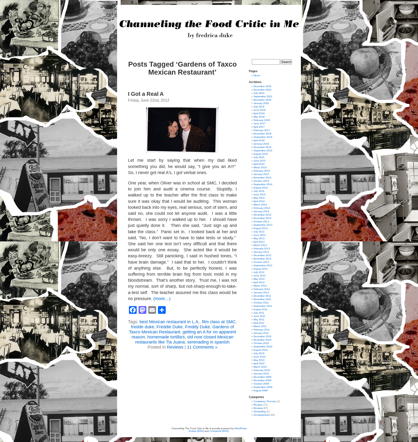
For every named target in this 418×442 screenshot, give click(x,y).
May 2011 (259, 319)
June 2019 (260, 110)
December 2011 (262, 296)
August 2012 (260, 268)
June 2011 (259, 316)
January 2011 (261, 333)
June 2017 (260, 123)
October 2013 (261, 221)
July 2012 (259, 272)
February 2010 (262, 370)
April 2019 (259, 113)
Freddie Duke (170, 326)
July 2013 (259, 231)
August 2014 (260, 187)
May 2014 (259, 197)
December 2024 (262, 89)
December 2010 (262, 336)
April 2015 (259, 164)
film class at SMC (219, 321)
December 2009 (262, 377)
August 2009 (260, 390)
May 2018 (259, 116)
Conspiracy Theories (265, 401)
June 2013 (260, 235)
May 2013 (259, 238)
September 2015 (263, 150)
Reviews (175, 347)
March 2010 (260, 366)
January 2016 (261, 143)
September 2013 (263, 225)
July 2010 (259, 353)
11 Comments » (202, 347)
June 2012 (260, 275)
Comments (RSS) (219, 431)
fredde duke (142, 326)
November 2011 (262, 299)
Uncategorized (262, 415)
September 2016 (263, 137)
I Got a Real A (146, 94)
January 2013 (261, 252)
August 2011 (260, 309)
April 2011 (258, 323)
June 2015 (260, 160)
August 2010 (260, 350)
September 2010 (263, 346)
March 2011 (260, 326)
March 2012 (260, 285)
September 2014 (263, 184)
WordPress (241, 428)
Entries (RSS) (196, 431)
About (256, 75)
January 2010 (261, 373)
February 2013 (262, 248)
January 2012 (261, 292)
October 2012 (261, 262)
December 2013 (262, 214)
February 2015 (262, 170)
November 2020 (262, 99)
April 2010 (259, 363)
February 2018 (262, 120)
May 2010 (259, 360)
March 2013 (260, 245)
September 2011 (263, 306)
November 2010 (262, 339)
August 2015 (260, 154)
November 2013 (262, 218)
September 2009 (263, 387)
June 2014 (260, 194)
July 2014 (259, 191)
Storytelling (260, 411)
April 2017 (259, 127)
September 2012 (263, 265)
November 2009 (262, 380)
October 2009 (261, 383)
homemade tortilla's (166, 337)
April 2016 (259, 140)
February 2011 (262, 329)
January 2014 (261, 211)
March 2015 (260, 167)
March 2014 (260, 204)
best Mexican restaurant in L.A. (170, 321)
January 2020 (261, 103)
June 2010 (260, 356)
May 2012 (259, 279)
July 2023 (259, 93)
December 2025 (262, 86)
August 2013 (260, 228)
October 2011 (261, 302)
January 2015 (261, 174)
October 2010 (261, 343)
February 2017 (262, 130)
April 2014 (259, 201)
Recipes (258, 404)
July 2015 (259, 157)
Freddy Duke (197, 326)
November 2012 (262, 258)
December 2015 (262, 147)
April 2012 (259, 282)
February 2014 (262, 208)
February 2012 (262, 289)
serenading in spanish (208, 342)
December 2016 (262, 133)
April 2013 (259, 241)
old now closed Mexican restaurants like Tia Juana (184, 339)
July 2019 (259, 106)
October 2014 (261, 181)
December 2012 (262, 255)
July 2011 (259, 312)
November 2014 (262, 177)
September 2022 (263, 96)
